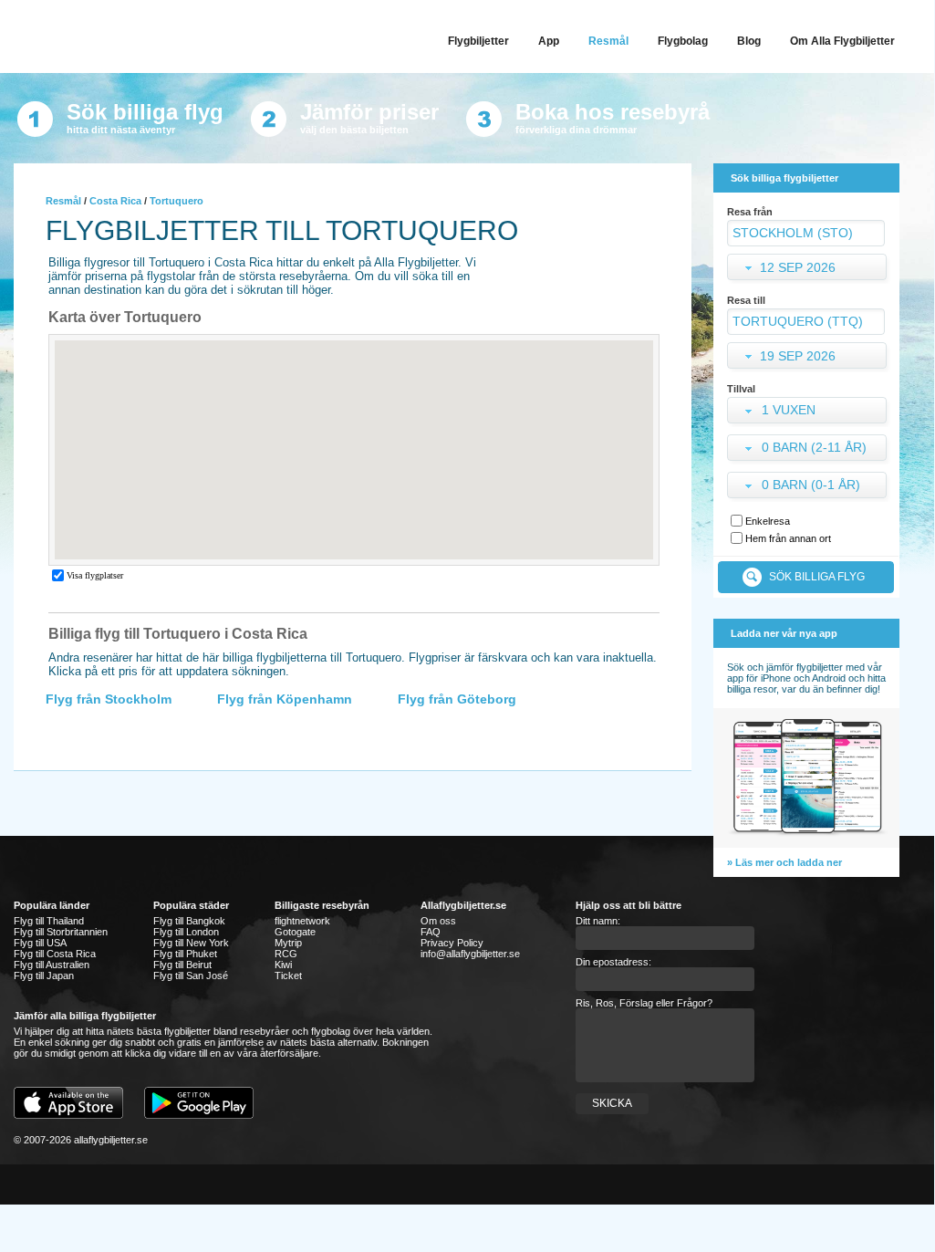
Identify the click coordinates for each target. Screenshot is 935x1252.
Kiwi (283, 964)
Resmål (63, 200)
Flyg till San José (190, 975)
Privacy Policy (452, 942)
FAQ (431, 931)
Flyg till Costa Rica (55, 953)
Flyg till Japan (44, 975)
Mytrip (288, 942)
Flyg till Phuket (185, 953)
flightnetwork (302, 920)
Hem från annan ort (788, 538)
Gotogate (295, 931)
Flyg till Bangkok (189, 920)
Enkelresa (767, 521)
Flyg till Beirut (182, 964)
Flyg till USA (40, 942)
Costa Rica (115, 200)
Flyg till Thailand (49, 920)
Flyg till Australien (51, 964)
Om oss (438, 920)
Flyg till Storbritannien (61, 931)
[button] (808, 412)
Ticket (288, 975)
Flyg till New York (191, 942)
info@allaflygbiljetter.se (470, 953)
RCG (286, 953)
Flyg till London (186, 931)
